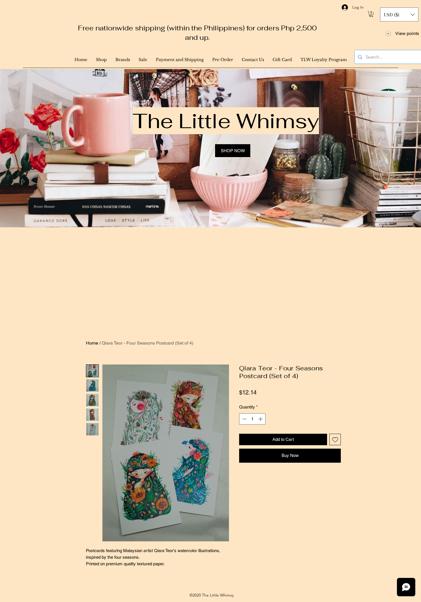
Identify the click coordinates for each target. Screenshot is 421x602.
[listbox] (399, 14)
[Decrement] (244, 419)
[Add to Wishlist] (335, 439)
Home (92, 343)
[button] (371, 14)
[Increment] (261, 419)
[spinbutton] (252, 419)
